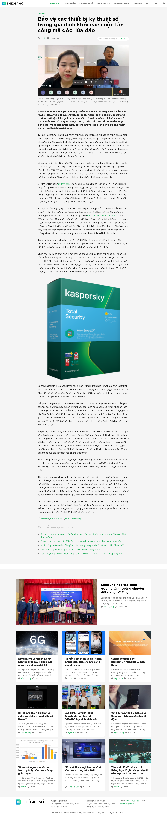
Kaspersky (45, 519)
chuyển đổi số (65, 183)
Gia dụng (138, 3)
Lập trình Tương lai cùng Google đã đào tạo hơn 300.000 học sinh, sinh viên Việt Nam (81, 716)
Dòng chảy (55, 3)
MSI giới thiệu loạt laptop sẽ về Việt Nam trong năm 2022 (83, 769)
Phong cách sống (122, 3)
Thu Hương (109, 606)
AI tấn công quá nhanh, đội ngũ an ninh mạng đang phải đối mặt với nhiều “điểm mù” (82, 545)
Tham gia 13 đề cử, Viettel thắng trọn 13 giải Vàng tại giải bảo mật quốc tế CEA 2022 (129, 770)
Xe (156, 3)
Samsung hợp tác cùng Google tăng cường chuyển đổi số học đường (122, 588)
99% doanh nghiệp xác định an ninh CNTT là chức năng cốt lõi (70, 549)
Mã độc (61, 519)
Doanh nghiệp (103, 3)
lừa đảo (53, 519)
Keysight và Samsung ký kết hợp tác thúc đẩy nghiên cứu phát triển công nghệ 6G (35, 662)
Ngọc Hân (118, 678)
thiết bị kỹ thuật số (73, 519)
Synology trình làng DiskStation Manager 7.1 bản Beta (128, 662)
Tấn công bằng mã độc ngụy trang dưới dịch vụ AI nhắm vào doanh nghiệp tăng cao (81, 553)
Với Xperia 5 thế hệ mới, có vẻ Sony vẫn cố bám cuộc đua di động (129, 716)
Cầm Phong (26, 678)
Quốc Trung (119, 732)
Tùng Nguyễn (73, 786)
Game (148, 3)
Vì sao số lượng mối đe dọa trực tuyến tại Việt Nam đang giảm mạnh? (35, 770)
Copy (124, 39)
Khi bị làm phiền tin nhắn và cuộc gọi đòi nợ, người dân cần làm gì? (36, 716)
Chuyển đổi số (86, 3)
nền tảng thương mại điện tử (101, 215)
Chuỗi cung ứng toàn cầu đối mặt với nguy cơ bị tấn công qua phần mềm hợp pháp (80, 541)
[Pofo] (13, 3)
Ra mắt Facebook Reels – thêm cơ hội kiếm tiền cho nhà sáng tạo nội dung (83, 662)
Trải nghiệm (70, 3)
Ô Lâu (43, 38)
